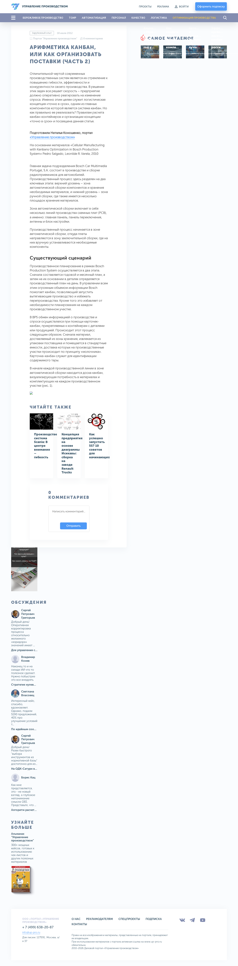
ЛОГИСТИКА (159, 17)
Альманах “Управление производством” (22, 837)
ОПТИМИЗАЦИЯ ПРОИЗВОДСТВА (194, 17)
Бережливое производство (160, 53)
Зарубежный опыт (42, 33)
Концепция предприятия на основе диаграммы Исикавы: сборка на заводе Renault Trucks (72, 453)
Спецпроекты (129, 919)
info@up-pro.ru (31, 932)
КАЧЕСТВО (138, 17)
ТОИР (72, 17)
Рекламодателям (99, 919)
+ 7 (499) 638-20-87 (38, 927)
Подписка (154, 919)
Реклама (163, 6)
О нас (76, 919)
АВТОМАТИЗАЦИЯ (94, 17)
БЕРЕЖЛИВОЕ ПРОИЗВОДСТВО (43, 17)
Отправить (73, 525)
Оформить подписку (211, 6)
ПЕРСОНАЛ (119, 17)
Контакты (79, 924)
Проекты (145, 6)
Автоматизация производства (207, 53)
